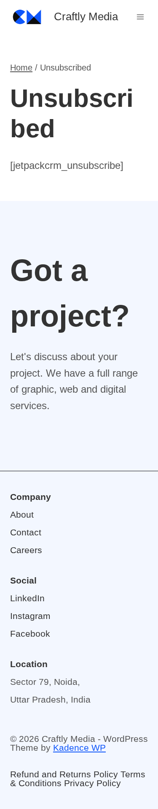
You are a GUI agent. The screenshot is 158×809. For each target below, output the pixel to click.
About (22, 514)
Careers (26, 550)
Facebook (30, 633)
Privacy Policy (92, 783)
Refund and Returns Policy (64, 774)
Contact (25, 532)
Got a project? (70, 293)
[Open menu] (140, 16)
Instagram (30, 616)
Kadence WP (79, 747)
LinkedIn (27, 598)
